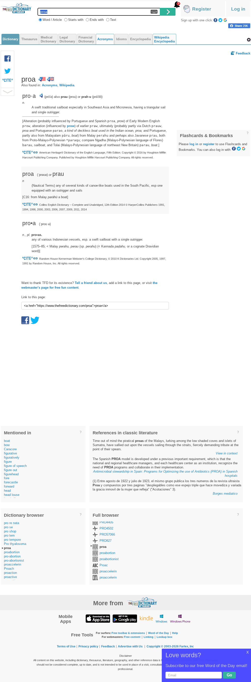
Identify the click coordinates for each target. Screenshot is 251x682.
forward (9, 486)
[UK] (50, 79)
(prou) (73, 97)
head (7, 490)
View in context (227, 453)
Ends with (97, 20)
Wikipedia (66, 85)
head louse (11, 495)
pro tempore (12, 539)
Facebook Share (7, 59)
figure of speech (15, 466)
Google (225, 20)
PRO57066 (107, 534)
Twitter (220, 20)
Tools (249, 40)
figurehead (11, 474)
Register (201, 9)
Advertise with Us (130, 646)
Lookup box (164, 636)
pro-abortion (12, 556)
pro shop (10, 531)
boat (7, 441)
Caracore (10, 449)
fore (6, 478)
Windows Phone (180, 618)
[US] (42, 79)
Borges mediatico (225, 493)
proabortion (12, 552)
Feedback (243, 53)
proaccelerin (12, 564)
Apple (98, 618)
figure (8, 461)
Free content (132, 636)
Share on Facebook (239, 25)
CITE (7, 81)
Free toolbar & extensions (128, 632)
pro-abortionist (14, 560)
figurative (10, 453)
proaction (10, 573)
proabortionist (109, 559)
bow (7, 445)
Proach (9, 568)
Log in (238, 9)
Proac (104, 565)
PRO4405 (106, 522)
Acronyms (49, 85)
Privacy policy (88, 646)
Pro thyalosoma (15, 544)
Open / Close (7, 92)
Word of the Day (158, 632)
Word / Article (52, 20)
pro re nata (11, 523)
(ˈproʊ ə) (45, 224)
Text (113, 20)
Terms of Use (66, 646)
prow (71, 126)
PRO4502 (106, 528)
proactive (10, 577)
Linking (148, 636)
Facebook (215, 20)
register (208, 144)
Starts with (75, 20)
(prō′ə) (48, 97)
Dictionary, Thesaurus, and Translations (142, 602)
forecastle (11, 482)
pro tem (9, 535)
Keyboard (154, 11)
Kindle (146, 618)
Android (125, 618)
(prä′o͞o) (97, 97)
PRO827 (106, 540)
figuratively (11, 457)
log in (193, 144)
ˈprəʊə (42, 175)
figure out (10, 470)
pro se (8, 527)
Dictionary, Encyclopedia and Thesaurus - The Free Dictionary (16, 8)
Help (175, 632)
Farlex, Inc (186, 646)
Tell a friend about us (91, 283)
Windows (161, 618)
